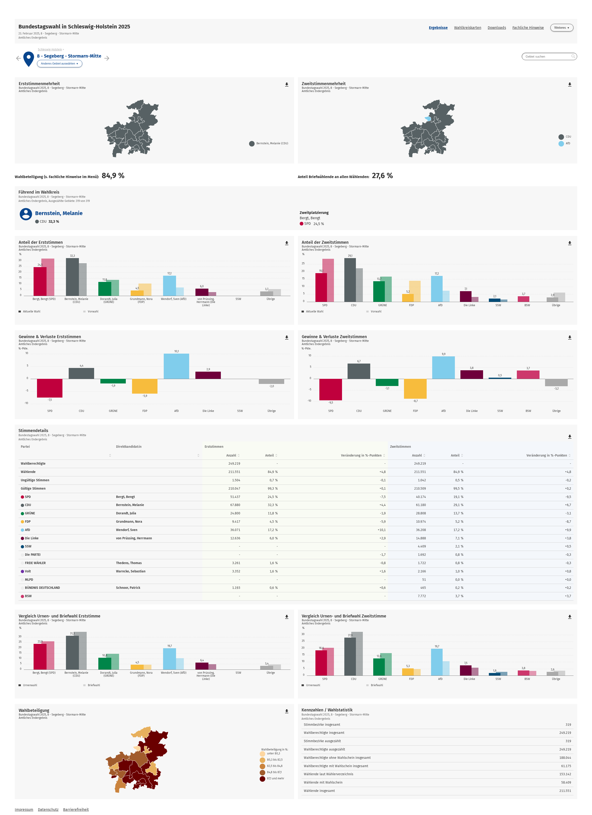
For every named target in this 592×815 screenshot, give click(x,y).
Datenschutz (48, 809)
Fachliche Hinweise (528, 27)
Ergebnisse (438, 27)
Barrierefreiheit (76, 809)
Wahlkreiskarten (467, 27)
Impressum (24, 809)
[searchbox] (549, 56)
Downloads (497, 27)
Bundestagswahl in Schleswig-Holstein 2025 (74, 26)
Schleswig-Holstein (50, 49)
